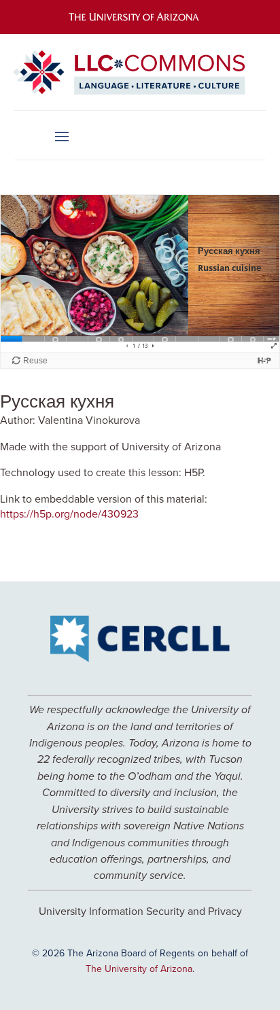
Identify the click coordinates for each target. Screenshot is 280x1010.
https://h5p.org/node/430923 (69, 513)
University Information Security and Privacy (140, 910)
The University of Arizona (139, 968)
